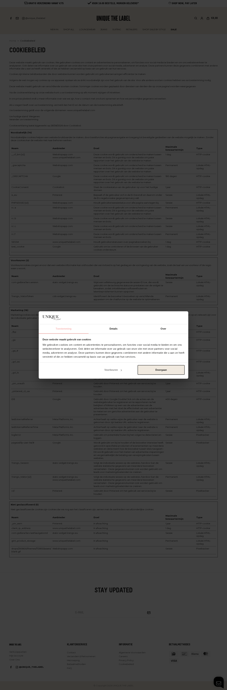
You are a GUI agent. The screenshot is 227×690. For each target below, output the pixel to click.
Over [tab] (163, 328)
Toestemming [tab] (63, 328)
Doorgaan (161, 369)
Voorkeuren (111, 369)
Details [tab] (114, 328)
